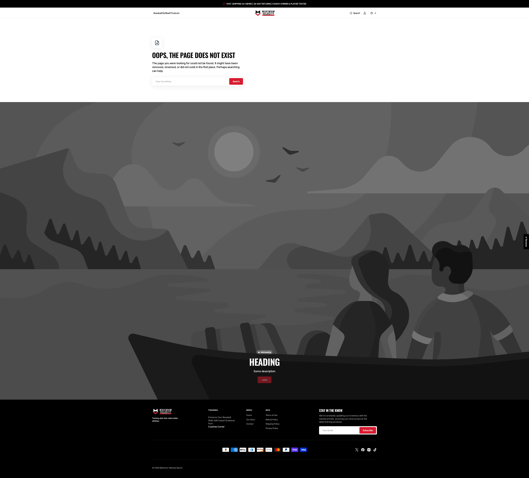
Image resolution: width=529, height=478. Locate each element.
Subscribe (368, 430)
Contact (249, 424)
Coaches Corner (216, 426)
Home (249, 415)
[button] (355, 13)
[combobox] (198, 81)
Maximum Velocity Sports (171, 468)
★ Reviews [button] (526, 241)
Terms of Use (271, 415)
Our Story (250, 419)
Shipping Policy (273, 424)
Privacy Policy (272, 428)
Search (236, 81)
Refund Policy (272, 419)
